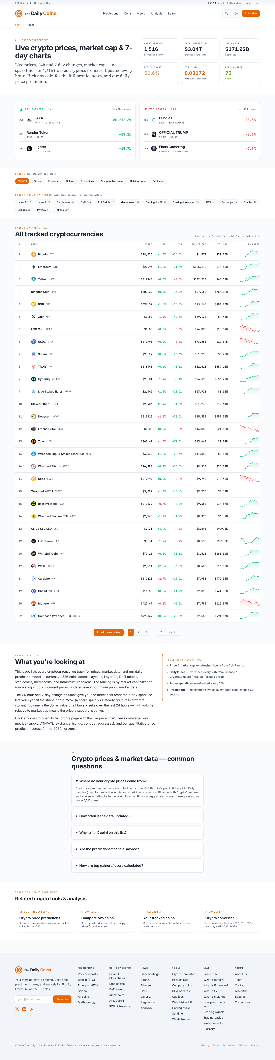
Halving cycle (138, 181)
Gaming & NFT (156, 202)
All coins (83, 996)
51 (161, 632)
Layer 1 (24, 202)
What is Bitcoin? (214, 979)
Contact (240, 985)
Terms (216, 1045)
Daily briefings (150, 974)
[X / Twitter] (17, 1009)
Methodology (235, 3)
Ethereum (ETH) (88, 985)
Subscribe (251, 13)
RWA (210, 202)
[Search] (226, 13)
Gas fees (178, 996)
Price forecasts (88, 974)
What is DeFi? (212, 991)
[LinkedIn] (24, 1009)
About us (241, 974)
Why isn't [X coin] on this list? (103, 833)
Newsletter (253, 3)
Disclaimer (229, 1045)
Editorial (240, 996)
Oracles (250, 202)
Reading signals (214, 1012)
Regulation (148, 1002)
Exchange (229, 202)
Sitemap (255, 1045)
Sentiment (158, 181)
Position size (180, 979)
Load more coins (108, 632)
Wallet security (213, 1023)
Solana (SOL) (86, 991)
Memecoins (130, 202)
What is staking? (214, 996)
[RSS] (32, 1009)
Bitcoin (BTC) (86, 979)
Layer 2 (44, 202)
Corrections (242, 1002)
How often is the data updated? (104, 816)
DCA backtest (181, 991)
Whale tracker (181, 1019)
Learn (172, 13)
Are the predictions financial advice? (109, 849)
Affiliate (243, 1045)
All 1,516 (22, 180)
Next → (174, 632)
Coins (128, 13)
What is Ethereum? (216, 985)
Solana (70, 181)
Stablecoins (65, 202)
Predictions (110, 13)
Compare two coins (112, 181)
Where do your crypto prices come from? (113, 781)
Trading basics (213, 1017)
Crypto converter (183, 974)
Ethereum (53, 181)
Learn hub (210, 974)
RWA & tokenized (120, 1006)
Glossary (209, 1028)
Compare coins (182, 985)
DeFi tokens (117, 989)
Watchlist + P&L (182, 1002)
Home (18, 24)
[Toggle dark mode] (236, 13)
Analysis (156, 13)
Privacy (43, 209)
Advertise (241, 991)
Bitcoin (37, 181)
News (141, 13)
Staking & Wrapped (186, 202)
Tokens (62, 209)
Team (238, 979)
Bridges (24, 209)
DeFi (86, 202)
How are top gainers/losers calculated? (111, 866)
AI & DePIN (106, 202)
